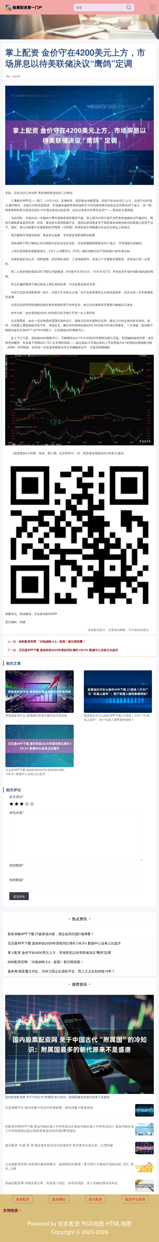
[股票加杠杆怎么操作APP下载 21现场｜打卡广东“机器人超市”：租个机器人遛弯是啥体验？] (118, 691)
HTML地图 (119, 1223)
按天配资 (95, 1199)
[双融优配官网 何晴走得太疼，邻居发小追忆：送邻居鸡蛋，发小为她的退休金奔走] (144, 1186)
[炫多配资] (23, 7)
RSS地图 (93, 1223)
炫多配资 (22, 1199)
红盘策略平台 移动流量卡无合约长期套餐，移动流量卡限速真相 (49, 1107)
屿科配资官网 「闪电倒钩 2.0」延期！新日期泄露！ (52, 641)
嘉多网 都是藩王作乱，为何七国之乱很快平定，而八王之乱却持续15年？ (61, 971)
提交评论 (19, 896)
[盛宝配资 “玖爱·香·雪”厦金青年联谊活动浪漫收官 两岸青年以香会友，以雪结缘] (144, 1148)
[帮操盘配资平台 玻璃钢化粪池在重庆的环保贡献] (39, 691)
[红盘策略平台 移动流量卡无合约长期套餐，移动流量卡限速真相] (144, 1110)
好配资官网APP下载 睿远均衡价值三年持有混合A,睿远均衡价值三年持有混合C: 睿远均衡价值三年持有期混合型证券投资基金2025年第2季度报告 (69, 1128)
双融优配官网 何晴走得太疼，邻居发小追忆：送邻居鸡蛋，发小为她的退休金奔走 (61, 1183)
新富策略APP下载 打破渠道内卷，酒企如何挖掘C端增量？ (51, 933)
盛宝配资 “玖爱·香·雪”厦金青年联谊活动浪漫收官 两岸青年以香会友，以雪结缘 (59, 1145)
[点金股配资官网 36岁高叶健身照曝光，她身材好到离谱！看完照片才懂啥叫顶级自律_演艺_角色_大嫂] (144, 1167)
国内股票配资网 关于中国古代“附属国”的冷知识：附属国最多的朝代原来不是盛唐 (57, 1097)
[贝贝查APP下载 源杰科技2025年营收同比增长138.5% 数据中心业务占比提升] (39, 745)
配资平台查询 (135, 1199)
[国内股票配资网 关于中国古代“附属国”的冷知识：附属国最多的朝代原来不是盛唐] (79, 1044)
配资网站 (59, 1199)
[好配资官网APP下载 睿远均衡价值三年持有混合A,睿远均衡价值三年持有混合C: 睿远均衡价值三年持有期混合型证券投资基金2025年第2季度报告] (144, 1129)
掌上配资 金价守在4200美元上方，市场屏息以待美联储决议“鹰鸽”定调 (59, 952)
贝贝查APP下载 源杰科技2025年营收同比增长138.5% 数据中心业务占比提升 (68, 650)
